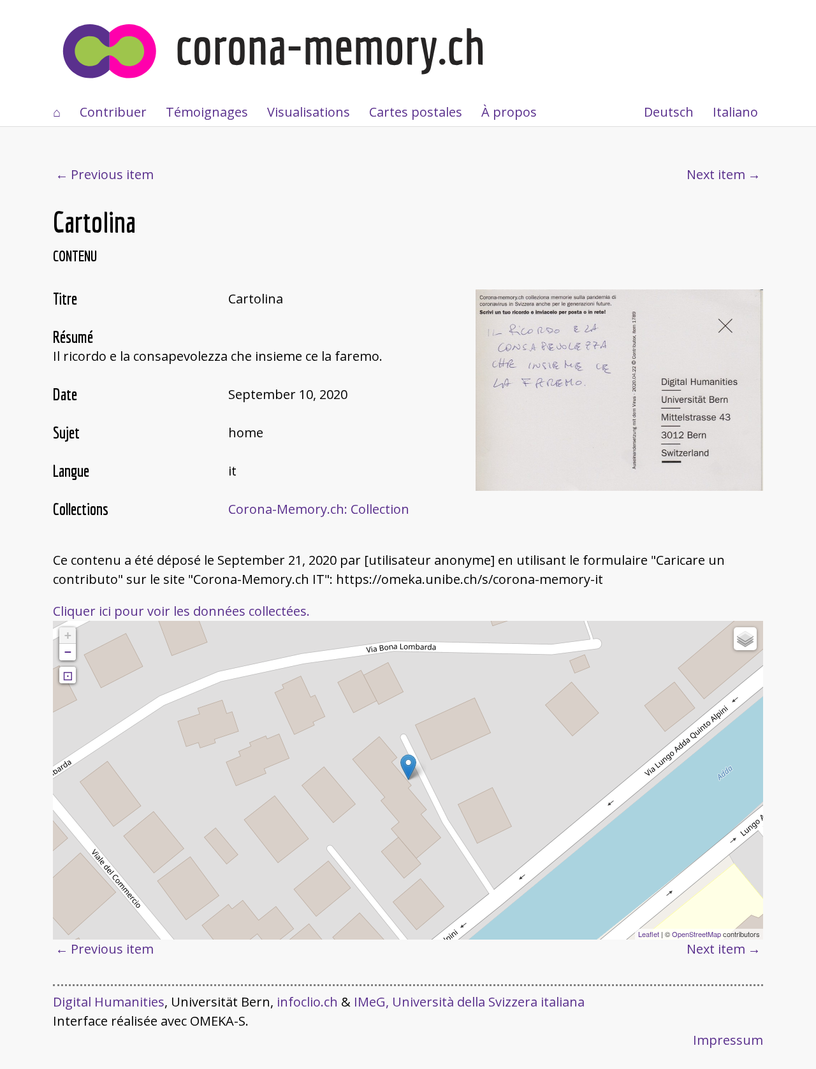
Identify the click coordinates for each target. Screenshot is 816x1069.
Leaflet (648, 934)
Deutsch (669, 111)
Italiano (735, 111)
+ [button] (67, 635)
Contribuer (113, 111)
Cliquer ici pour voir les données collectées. (181, 611)
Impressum (728, 1040)
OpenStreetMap (696, 934)
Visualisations (308, 111)
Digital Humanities (108, 1001)
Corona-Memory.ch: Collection (318, 509)
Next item (716, 174)
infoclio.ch (307, 1001)
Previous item (112, 174)
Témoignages (207, 111)
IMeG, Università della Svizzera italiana (469, 1001)
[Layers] (745, 638)
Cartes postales (415, 111)
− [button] (67, 651)
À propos (509, 111)
